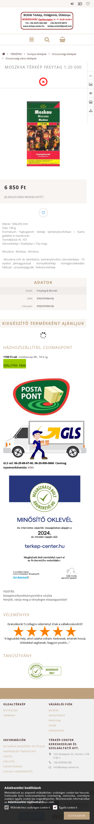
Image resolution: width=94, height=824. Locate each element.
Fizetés (7, 756)
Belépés (72, 3)
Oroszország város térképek (21, 58)
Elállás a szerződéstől (18, 771)
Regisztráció (57, 715)
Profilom (55, 720)
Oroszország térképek (64, 54)
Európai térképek (37, 54)
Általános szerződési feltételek (24, 746)
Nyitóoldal (10, 710)
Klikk (31, 467)
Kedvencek (88, 3)
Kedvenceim (56, 730)
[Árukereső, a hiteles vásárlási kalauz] (44, 671)
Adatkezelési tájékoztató (19, 751)
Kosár (52, 725)
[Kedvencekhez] (43, 212)
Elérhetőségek (12, 766)
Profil (80, 3)
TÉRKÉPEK (16, 54)
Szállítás (9, 761)
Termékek (9, 715)
